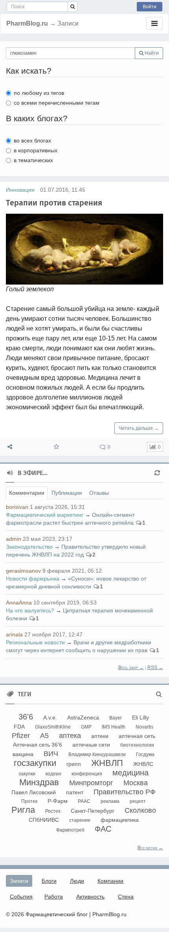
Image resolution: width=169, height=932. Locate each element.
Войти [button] (149, 6)
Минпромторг (91, 783)
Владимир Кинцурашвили (97, 754)
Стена (126, 896)
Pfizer (21, 736)
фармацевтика (120, 820)
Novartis (144, 727)
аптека (70, 736)
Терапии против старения (54, 202)
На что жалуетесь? (30, 610)
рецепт (138, 801)
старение (79, 820)
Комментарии (26, 493)
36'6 (25, 716)
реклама (110, 801)
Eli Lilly (140, 717)
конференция (87, 774)
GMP (86, 727)
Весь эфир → (131, 667)
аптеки (99, 736)
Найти (151, 53)
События (21, 896)
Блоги (49, 881)
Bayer (115, 718)
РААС (84, 801)
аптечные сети (91, 745)
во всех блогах (32, 140)
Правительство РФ (125, 792)
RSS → (155, 667)
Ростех (53, 811)
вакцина (23, 754)
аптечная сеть (137, 736)
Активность (90, 896)
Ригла (23, 810)
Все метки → (150, 848)
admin (13, 539)
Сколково (140, 810)
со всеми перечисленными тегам (56, 103)
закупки (26, 774)
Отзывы (99, 493)
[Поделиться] (10, 447)
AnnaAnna (19, 602)
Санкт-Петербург (92, 811)
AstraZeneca (83, 717)
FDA (19, 726)
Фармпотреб (70, 830)
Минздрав (39, 782)
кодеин (53, 774)
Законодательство (29, 547)
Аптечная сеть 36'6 (37, 745)
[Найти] (72, 7)
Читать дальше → (139, 428)
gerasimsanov (23, 571)
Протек (29, 801)
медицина (130, 772)
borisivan (17, 507)
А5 (44, 736)
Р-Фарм (58, 801)
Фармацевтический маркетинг (44, 515)
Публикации (66, 493)
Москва (135, 783)
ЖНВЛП (107, 763)
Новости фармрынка (32, 578)
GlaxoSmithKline (53, 727)
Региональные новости (35, 642)
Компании (110, 881)
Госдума (145, 754)
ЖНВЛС (143, 764)
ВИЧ (51, 754)
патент (74, 792)
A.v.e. (50, 717)
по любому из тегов (39, 93)
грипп (73, 764)
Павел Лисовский (33, 792)
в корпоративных (35, 150)
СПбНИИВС (44, 820)
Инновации (20, 190)
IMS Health (113, 727)
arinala (14, 634)
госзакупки (35, 763)
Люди (77, 881)
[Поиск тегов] (159, 694)
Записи (19, 881)
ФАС (103, 829)
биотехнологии (137, 745)
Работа (53, 896)
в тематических (33, 160)
